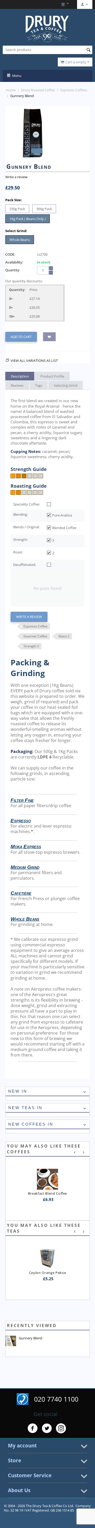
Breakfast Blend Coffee (47, 1193)
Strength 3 (31, 646)
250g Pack (17, 208)
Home (11, 90)
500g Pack (44, 208)
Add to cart (21, 336)
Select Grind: (16, 230)
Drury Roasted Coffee (38, 90)
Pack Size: (13, 200)
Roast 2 (64, 636)
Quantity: (12, 270)
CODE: (10, 254)
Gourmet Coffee (35, 636)
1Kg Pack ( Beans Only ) (28, 218)
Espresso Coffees (73, 90)
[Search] (88, 50)
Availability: (14, 262)
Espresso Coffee (35, 626)
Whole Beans (20, 239)
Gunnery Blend (30, 1338)
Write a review (16, 177)
